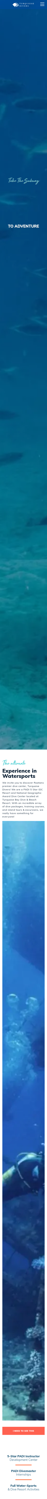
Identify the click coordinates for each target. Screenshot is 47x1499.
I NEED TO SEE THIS (23, 1431)
